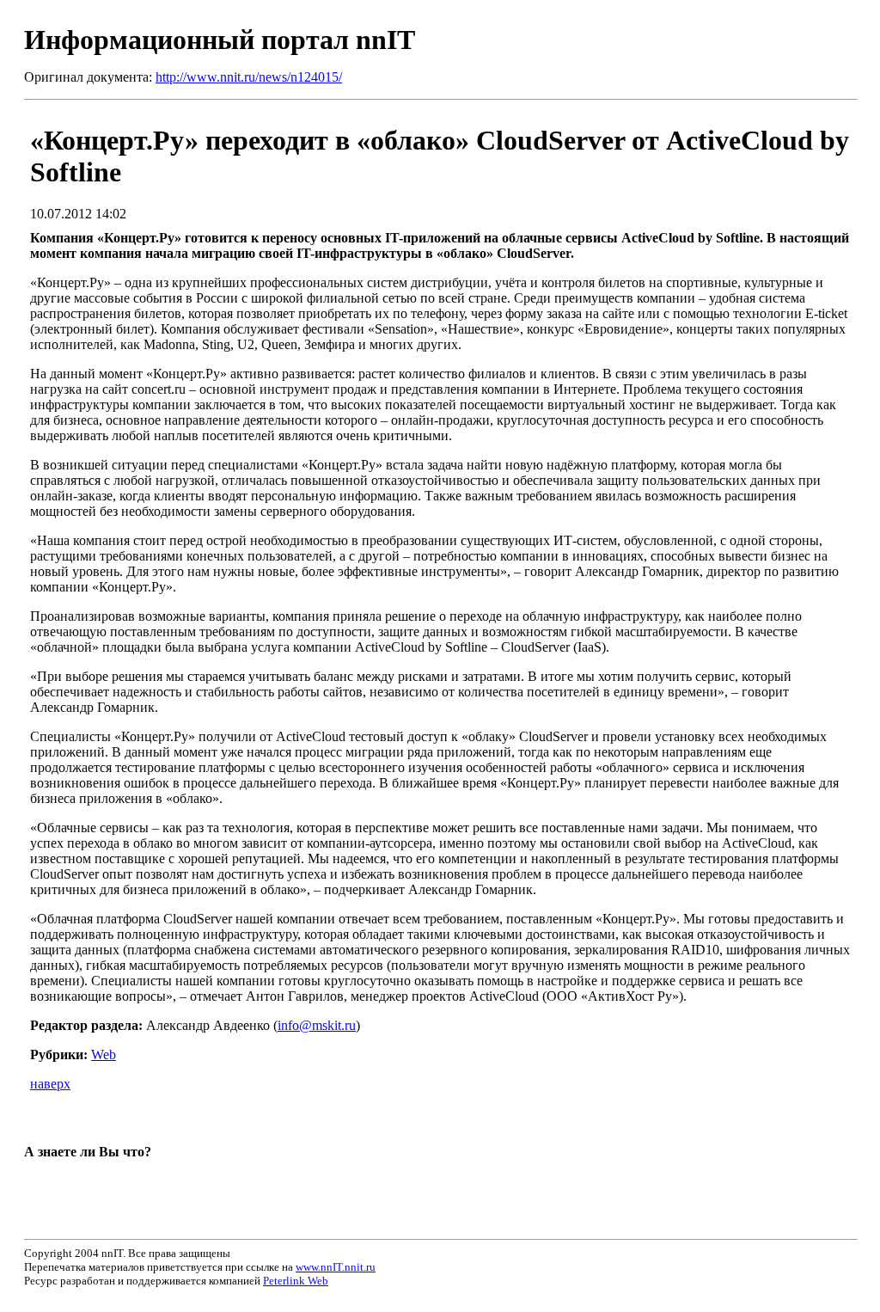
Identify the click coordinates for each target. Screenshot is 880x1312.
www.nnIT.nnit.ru (336, 1266)
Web (103, 1054)
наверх (50, 1083)
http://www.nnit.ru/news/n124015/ (249, 77)
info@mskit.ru (317, 1025)
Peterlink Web (295, 1280)
